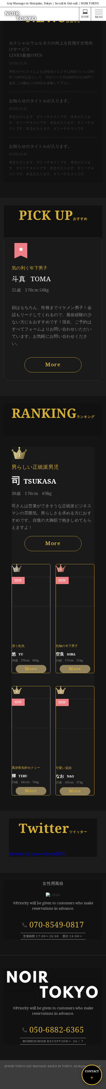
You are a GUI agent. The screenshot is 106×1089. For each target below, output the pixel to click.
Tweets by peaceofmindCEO (37, 854)
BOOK (85, 16)
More (53, 365)
